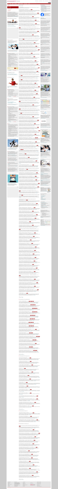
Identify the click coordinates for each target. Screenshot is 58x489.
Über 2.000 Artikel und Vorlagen (12, 18)
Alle (23, 479)
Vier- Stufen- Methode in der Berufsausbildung (24, 364)
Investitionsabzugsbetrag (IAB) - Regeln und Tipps (24, 116)
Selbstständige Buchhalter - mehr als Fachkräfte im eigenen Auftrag (26, 289)
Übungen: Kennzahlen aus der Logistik (23, 392)
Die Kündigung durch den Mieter (22, 450)
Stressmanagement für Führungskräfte (23, 357)
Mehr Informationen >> (42, 172)
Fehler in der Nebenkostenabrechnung (23, 468)
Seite (22, 297)
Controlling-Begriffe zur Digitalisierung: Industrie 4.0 (24, 350)
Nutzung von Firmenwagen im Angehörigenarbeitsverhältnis (25, 42)
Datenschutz (16, 485)
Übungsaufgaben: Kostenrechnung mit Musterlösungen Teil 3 (25, 343)
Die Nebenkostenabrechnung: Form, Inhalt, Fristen (24, 475)
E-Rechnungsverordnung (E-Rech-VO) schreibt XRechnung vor (25, 282)
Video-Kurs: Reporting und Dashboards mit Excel (24, 311)
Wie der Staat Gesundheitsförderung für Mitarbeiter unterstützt (25, 60)
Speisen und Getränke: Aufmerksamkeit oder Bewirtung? (25, 260)
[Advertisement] (13, 33)
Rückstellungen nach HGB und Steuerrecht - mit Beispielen (25, 137)
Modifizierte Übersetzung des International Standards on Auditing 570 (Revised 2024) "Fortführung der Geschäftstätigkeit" (13, 128)
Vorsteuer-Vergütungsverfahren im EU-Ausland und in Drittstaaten (26, 160)
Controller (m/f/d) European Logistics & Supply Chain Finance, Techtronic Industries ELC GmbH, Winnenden (13, 55)
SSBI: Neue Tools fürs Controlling (22, 346)
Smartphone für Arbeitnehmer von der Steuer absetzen (24, 236)
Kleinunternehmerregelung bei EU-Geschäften (24, 243)
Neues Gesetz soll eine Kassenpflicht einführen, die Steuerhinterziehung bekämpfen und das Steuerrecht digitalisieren (13, 133)
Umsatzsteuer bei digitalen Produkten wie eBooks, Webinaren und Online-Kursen (27, 108)
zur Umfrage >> (15, 160)
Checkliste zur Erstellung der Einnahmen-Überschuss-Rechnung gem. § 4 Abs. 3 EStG (28, 78)
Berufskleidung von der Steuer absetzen (23, 239)
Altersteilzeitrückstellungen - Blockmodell (23, 9)
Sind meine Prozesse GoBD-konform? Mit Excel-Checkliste (25, 257)
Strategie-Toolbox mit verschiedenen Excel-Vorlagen (45, 180)
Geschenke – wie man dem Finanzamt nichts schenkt (24, 253)
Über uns (9, 483)
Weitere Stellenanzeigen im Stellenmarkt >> (44, 70)
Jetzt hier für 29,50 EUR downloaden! (44, 97)
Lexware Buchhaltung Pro (10, 92)
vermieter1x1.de (39, 485)
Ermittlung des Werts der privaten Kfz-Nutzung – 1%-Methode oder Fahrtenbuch (27, 274)
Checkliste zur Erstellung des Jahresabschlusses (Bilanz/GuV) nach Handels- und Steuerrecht (29, 74)
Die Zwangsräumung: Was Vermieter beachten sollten (24, 443)
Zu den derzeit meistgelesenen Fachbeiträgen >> (12, 102)
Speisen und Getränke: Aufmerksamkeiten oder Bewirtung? (25, 250)
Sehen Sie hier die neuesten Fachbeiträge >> (12, 26)
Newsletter (24, 485)
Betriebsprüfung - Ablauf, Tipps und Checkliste (24, 16)
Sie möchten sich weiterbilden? (12, 138)
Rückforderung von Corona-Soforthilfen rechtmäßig (13, 131)
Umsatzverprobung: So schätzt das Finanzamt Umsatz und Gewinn (26, 214)
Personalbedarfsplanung (21, 385)
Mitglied (10, 23)
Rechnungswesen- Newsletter (11, 12)
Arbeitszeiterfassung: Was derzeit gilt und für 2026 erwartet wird (26, 23)
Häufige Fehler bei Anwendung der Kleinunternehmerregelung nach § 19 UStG (27, 49)
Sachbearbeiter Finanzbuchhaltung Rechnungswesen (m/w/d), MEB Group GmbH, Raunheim (12, 61)
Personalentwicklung (21, 382)
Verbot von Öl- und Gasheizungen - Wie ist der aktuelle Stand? (25, 436)
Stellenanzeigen (42, 17)
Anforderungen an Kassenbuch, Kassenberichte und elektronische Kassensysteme (27, 228)
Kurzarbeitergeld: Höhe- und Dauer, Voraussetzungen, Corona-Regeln (26, 419)
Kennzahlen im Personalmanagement (23, 378)
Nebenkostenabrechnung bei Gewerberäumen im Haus (24, 464)
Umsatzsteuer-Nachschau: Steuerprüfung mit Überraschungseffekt (26, 179)
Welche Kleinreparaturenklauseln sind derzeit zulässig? (24, 429)
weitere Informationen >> (15, 51)
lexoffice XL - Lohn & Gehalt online (11, 90)
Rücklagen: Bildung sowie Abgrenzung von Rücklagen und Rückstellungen (27, 67)
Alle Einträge (10, 96)
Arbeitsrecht (20, 368)
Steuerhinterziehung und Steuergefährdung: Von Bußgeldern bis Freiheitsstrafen (27, 130)
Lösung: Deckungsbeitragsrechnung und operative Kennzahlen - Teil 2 (26, 395)
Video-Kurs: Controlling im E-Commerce (23, 304)
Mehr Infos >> (45, 23)
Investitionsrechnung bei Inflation (22, 332)
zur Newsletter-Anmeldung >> (15, 16)
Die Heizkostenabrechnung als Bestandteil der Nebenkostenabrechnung (26, 471)
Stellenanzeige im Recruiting (22, 375)
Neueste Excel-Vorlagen (11, 106)
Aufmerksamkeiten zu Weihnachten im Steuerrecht (24, 264)
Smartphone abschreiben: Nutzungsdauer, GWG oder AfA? (25, 232)
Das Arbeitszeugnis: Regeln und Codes (23, 361)
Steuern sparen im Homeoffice (22, 157)
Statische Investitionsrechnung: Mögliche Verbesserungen (25, 329)
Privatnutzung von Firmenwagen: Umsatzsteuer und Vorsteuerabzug (26, 267)
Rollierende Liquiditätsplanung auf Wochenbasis (44, 174)
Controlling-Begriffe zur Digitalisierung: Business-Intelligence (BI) (26, 336)
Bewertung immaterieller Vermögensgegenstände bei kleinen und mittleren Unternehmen (28, 112)
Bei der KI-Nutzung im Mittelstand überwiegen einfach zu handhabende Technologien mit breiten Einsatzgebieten (12, 130)
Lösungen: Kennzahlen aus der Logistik (23, 389)
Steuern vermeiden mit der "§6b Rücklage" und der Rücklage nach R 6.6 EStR (27, 100)
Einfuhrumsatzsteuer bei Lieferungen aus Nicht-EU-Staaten (25, 123)
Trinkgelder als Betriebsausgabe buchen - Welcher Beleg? (25, 207)
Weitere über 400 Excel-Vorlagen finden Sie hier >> (45, 185)
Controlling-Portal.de (39, 483)
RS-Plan (42, 197)
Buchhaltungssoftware (11, 89)
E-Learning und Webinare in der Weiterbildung (24, 371)
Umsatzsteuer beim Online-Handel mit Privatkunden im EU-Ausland (26, 203)
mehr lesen (34, 11)
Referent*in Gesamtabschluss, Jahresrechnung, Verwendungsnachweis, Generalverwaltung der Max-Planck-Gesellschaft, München (13, 58)
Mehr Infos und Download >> (43, 225)
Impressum (16, 486)
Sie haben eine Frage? (11, 77)
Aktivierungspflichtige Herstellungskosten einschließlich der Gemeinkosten (27, 186)
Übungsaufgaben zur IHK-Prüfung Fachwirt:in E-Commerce (25, 402)
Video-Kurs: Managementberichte (22, 325)
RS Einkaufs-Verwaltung (43, 204)
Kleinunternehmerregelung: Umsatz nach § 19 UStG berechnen (25, 246)
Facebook (9, 485)
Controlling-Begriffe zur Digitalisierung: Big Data (24, 339)
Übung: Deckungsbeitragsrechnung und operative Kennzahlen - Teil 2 (26, 398)
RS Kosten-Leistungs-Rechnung (44, 206)
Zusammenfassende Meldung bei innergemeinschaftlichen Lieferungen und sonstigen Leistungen (29, 194)
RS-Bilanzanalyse (42, 196)
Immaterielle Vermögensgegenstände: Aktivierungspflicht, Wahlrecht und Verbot (27, 190)
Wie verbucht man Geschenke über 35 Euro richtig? (24, 34)
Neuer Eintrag (14, 96)
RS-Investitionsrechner (43, 199)
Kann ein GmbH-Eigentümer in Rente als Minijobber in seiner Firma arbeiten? (27, 86)
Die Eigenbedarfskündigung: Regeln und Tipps (24, 457)
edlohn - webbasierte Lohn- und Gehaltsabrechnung (13, 94)
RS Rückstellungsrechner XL (43, 202)
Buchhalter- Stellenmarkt (11, 53)
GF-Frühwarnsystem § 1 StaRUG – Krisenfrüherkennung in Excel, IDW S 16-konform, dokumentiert (12, 117)
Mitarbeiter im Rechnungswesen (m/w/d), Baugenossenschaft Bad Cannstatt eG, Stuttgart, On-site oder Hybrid (13, 64)
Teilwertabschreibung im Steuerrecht (23, 221)
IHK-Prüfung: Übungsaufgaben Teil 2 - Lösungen (24, 405)
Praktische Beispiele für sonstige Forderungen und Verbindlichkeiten (26, 93)
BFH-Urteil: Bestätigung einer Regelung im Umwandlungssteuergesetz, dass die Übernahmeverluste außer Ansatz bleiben (12, 126)
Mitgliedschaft (24, 483)
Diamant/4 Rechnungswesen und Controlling (12, 95)
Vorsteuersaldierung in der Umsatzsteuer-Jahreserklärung (25, 56)
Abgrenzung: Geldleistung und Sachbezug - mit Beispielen (25, 141)
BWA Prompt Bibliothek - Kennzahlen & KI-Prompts (12, 107)
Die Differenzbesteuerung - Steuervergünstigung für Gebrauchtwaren (26, 172)
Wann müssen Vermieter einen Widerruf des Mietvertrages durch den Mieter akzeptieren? (28, 425)
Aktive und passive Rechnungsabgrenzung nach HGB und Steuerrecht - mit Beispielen (28, 148)
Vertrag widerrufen (17, 483)
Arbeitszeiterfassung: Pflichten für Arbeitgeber (24, 412)
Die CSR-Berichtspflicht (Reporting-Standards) (24, 164)
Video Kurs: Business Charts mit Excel (23, 318)
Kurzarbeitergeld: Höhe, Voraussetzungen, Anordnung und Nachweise (26, 145)
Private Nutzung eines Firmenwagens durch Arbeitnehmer (25, 271)
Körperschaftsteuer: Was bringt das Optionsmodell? (24, 104)
